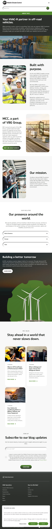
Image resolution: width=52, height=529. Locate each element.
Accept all (33, 523)
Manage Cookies (22, 523)
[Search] (47, 8)
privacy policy (17, 520)
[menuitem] (8, 488)
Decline (43, 523)
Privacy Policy (43, 460)
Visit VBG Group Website (11, 148)
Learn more (8, 271)
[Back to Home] (10, 3)
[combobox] (26, 8)
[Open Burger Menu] (49, 3)
